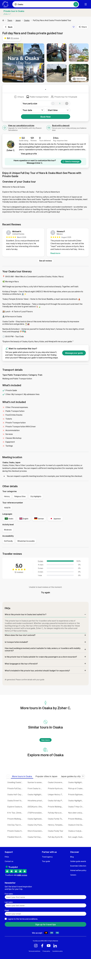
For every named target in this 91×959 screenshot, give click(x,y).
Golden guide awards (78, 861)
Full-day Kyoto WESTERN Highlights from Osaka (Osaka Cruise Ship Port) (56, 837)
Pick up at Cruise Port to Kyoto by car (76, 788)
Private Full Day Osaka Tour (15, 788)
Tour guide (46, 861)
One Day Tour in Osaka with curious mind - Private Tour (15, 825)
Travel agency (47, 857)
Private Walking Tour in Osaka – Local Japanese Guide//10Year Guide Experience (56, 806)
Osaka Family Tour (56, 818)
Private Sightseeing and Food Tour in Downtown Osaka (76, 794)
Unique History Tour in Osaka (56, 794)
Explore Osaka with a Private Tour (15, 806)
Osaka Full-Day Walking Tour (36, 837)
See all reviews (45, 260)
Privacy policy (46, 951)
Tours (9, 20)
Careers (73, 875)
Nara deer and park (76, 812)
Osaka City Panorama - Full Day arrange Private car (36, 825)
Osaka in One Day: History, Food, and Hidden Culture (76, 825)
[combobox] (58, 110)
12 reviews (19, 572)
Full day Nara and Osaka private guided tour (56, 812)
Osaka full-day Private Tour (56, 800)
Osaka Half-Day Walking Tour (15, 794)
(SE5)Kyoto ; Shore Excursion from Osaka (36, 806)
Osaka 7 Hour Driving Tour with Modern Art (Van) (76, 806)
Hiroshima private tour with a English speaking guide (36, 800)
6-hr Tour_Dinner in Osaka (15, 812)
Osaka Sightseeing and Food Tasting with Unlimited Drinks (36, 818)
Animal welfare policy (78, 870)
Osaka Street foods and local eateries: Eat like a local (15, 800)
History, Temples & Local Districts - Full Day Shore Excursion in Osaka (56, 825)
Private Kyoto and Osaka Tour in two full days (56, 788)
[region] (45, 243)
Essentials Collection (78, 866)
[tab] (22, 776)
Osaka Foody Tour (55, 831)
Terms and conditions (34, 951)
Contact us (9, 861)
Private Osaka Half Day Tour (15, 831)
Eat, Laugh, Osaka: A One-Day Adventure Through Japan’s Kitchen (76, 837)
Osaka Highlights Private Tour (76, 800)
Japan (18, 20)
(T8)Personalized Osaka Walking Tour (36, 812)
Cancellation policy (57, 951)
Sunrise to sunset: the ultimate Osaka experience (36, 782)
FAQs (7, 857)
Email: (7, 910)
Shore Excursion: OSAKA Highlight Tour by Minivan (36, 831)
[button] (23, 62)
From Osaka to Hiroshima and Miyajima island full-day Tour (36, 788)
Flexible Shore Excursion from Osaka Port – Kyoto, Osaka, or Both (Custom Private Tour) (15, 837)
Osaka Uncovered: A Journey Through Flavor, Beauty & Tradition (56, 782)
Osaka (27, 20)
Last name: (9, 902)
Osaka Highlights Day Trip (36, 794)
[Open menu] (86, 4)
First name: (9, 894)
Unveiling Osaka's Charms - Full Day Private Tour (15, 782)
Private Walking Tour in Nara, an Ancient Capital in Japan (76, 818)
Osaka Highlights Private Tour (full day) (76, 782)
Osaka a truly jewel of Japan (76, 831)
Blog (72, 857)
